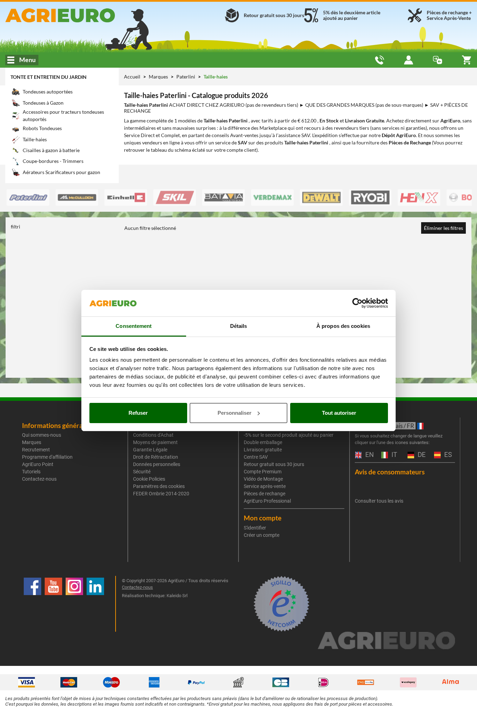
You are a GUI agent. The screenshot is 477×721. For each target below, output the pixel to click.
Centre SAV (256, 457)
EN (369, 455)
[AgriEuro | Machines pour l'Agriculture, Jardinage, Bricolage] (79, 15)
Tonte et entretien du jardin (48, 77)
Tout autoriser (339, 413)
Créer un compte (261, 535)
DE (421, 455)
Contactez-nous (39, 479)
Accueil (132, 77)
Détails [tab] (238, 326)
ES (447, 455)
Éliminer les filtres (443, 228)
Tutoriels (31, 471)
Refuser (138, 413)
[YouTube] (53, 604)
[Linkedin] (95, 604)
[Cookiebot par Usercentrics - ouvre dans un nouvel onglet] (357, 303)
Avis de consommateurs (390, 472)
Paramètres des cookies (159, 486)
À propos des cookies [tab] (343, 326)
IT (393, 455)
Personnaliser (234, 413)
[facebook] (32, 604)
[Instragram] (74, 604)
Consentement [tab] (134, 326)
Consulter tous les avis (379, 501)
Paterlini (186, 77)
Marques (159, 77)
